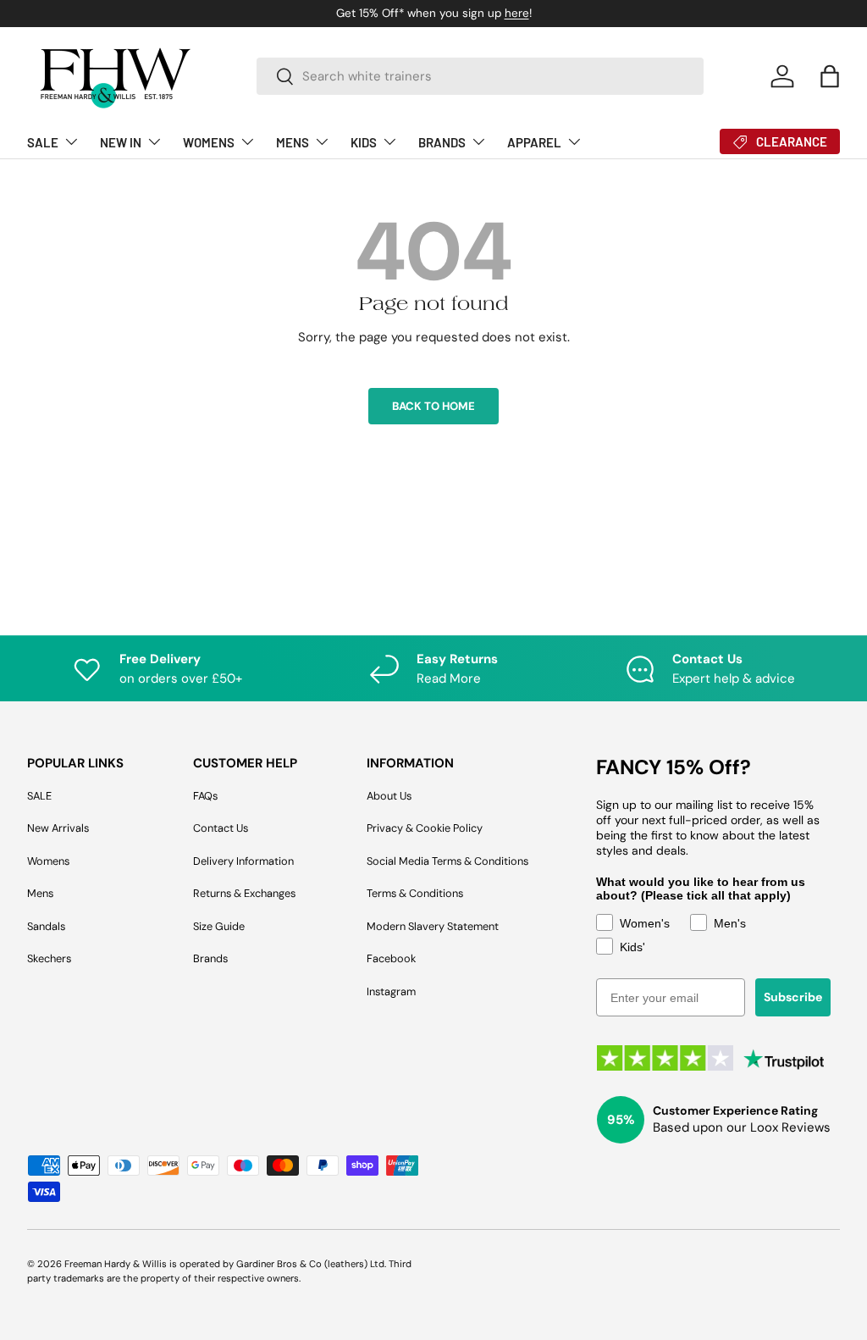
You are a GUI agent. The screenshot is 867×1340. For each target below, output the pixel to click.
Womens (48, 861)
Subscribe (793, 997)
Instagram (391, 991)
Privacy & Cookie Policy (425, 828)
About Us (389, 796)
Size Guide (219, 926)
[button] (829, 76)
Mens (40, 893)
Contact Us (220, 828)
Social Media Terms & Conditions (447, 861)
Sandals (46, 926)
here (517, 13)
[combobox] (480, 76)
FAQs (205, 796)
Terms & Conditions (415, 893)
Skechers (49, 958)
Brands (210, 958)
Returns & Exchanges (244, 893)
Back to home (433, 406)
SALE (39, 796)
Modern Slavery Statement (433, 926)
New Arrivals (58, 828)
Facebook (391, 958)
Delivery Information (243, 861)
